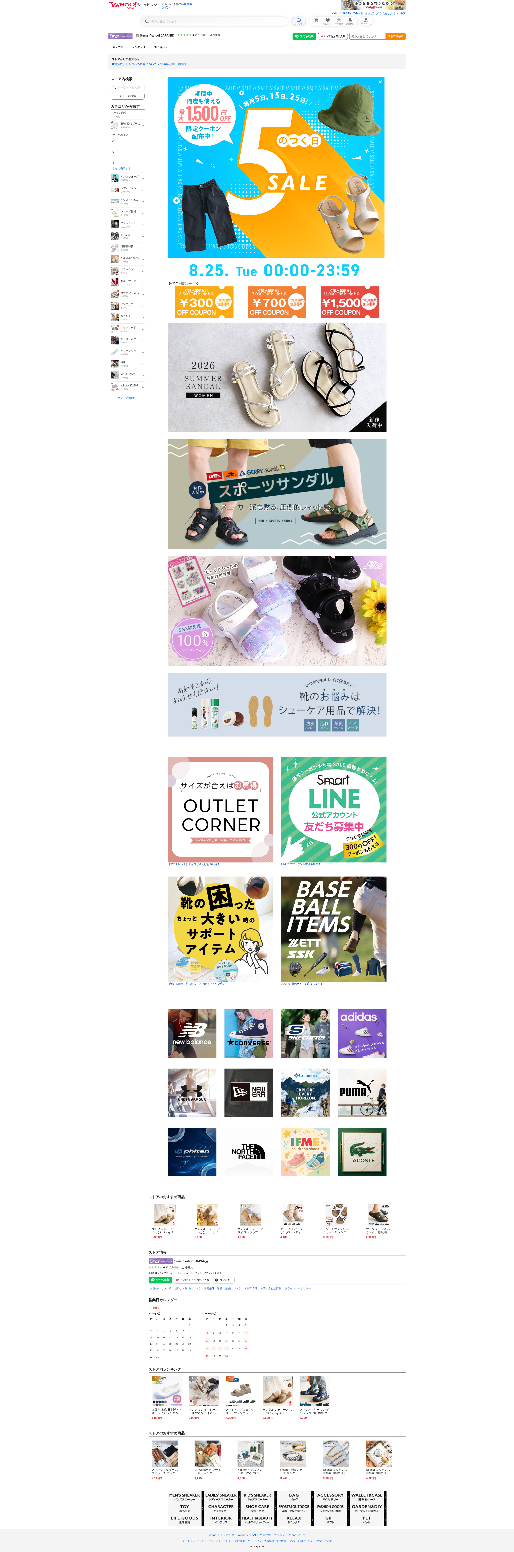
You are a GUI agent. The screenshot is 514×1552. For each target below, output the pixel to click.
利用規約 (240, 1541)
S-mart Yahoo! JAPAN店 (191, 1261)
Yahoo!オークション (272, 1535)
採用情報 (281, 1541)
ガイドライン (254, 1541)
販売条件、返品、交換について (222, 1288)
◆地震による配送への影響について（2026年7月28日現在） (150, 64)
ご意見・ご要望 (323, 1541)
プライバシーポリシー (298, 1288)
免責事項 (269, 1541)
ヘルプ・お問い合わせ (300, 1541)
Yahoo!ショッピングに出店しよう (374, 13)
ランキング (139, 47)
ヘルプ (401, 13)
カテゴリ (118, 47)
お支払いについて (160, 1288)
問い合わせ (161, 47)
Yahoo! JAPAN (341, 13)
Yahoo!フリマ (297, 1535)
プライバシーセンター (221, 1541)
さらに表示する (121, 168)
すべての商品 (120, 135)
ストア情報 (250, 1288)
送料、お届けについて (187, 1288)
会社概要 (215, 35)
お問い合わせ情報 (270, 1288)
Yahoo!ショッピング (221, 1535)
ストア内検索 (396, 36)
